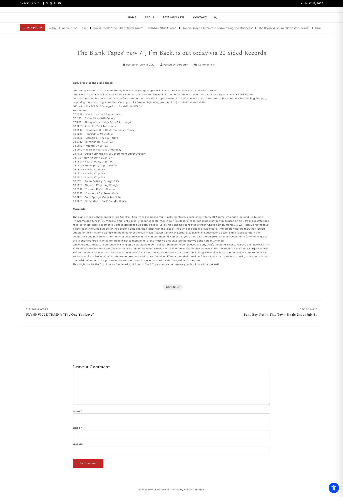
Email (77, 428)
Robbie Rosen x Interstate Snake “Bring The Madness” (211, 28)
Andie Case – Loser (68, 28)
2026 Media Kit (174, 17)
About (149, 17)
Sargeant (182, 64)
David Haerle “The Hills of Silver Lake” (111, 28)
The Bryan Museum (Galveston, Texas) (278, 28)
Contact (200, 17)
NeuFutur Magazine (157, 489)
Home (132, 17)
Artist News (172, 287)
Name (77, 411)
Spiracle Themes (194, 489)
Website (78, 444)
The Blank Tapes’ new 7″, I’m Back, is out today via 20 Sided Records (171, 53)
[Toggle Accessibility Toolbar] (333, 487)
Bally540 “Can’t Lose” (156, 28)
